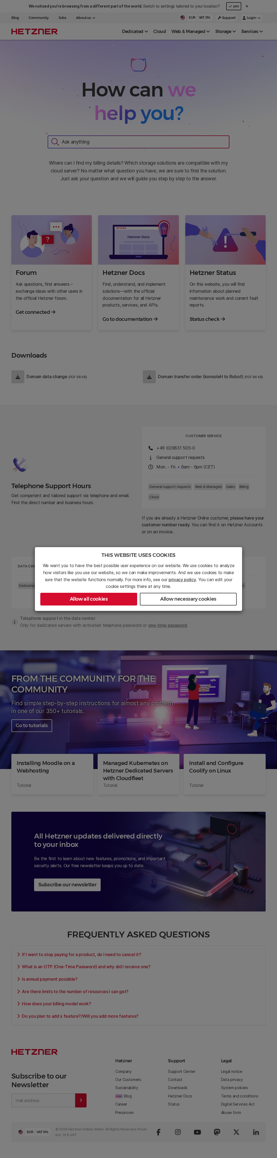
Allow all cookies (89, 599)
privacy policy (182, 579)
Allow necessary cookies (188, 599)
